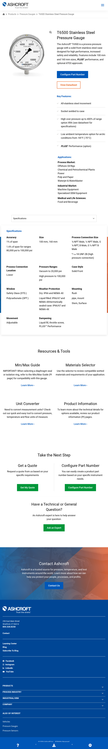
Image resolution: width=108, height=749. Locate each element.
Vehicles (6, 721)
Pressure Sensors (10, 730)
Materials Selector (80, 365)
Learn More (27, 385)
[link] (8, 661)
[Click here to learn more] (18, 745)
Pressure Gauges (27, 14)
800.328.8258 (9, 627)
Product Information (80, 404)
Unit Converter (27, 404)
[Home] (4, 14)
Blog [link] (5, 647)
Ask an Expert (54, 527)
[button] (50, 32)
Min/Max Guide (27, 365)
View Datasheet (68, 85)
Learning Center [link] (10, 643)
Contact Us (54, 585)
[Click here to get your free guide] (54, 745)
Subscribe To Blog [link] (10, 651)
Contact (6, 633)
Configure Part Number (72, 74)
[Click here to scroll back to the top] (90, 745)
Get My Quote (27, 487)
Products (12, 14)
